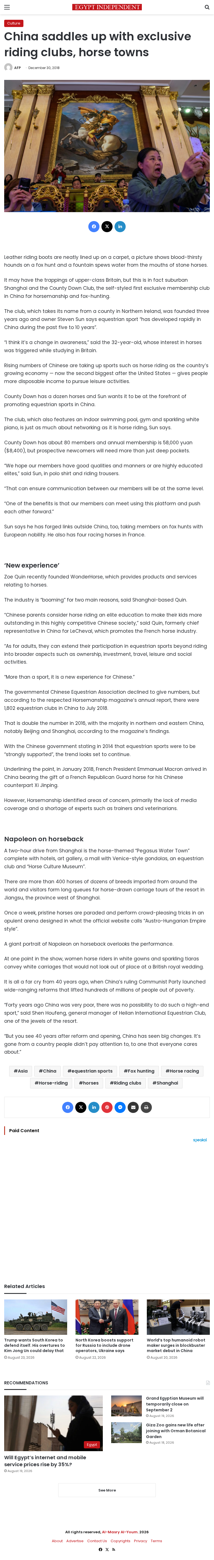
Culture (13, 23)
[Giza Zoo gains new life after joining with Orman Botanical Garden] (126, 1432)
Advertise (75, 1541)
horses (91, 1083)
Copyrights (120, 1541)
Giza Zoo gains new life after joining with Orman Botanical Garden (176, 1430)
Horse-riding (53, 1083)
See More (107, 1490)
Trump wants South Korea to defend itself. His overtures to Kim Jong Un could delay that (34, 1345)
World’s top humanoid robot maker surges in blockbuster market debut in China (176, 1345)
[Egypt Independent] (107, 7)
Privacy (140, 1541)
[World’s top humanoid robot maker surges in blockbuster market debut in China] (178, 1317)
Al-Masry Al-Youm (120, 1532)
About (57, 1541)
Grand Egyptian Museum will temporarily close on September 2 (175, 1404)
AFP (17, 67)
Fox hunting (141, 1071)
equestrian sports (92, 1071)
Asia (23, 1071)
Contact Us (97, 1541)
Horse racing (184, 1071)
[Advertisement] (107, 1212)
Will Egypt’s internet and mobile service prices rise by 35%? (45, 1461)
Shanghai (167, 1083)
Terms (156, 1541)
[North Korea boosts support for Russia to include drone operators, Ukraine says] (107, 1317)
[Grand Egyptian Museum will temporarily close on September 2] (126, 1405)
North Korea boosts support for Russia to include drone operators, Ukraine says (104, 1345)
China (49, 1071)
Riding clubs (127, 1083)
